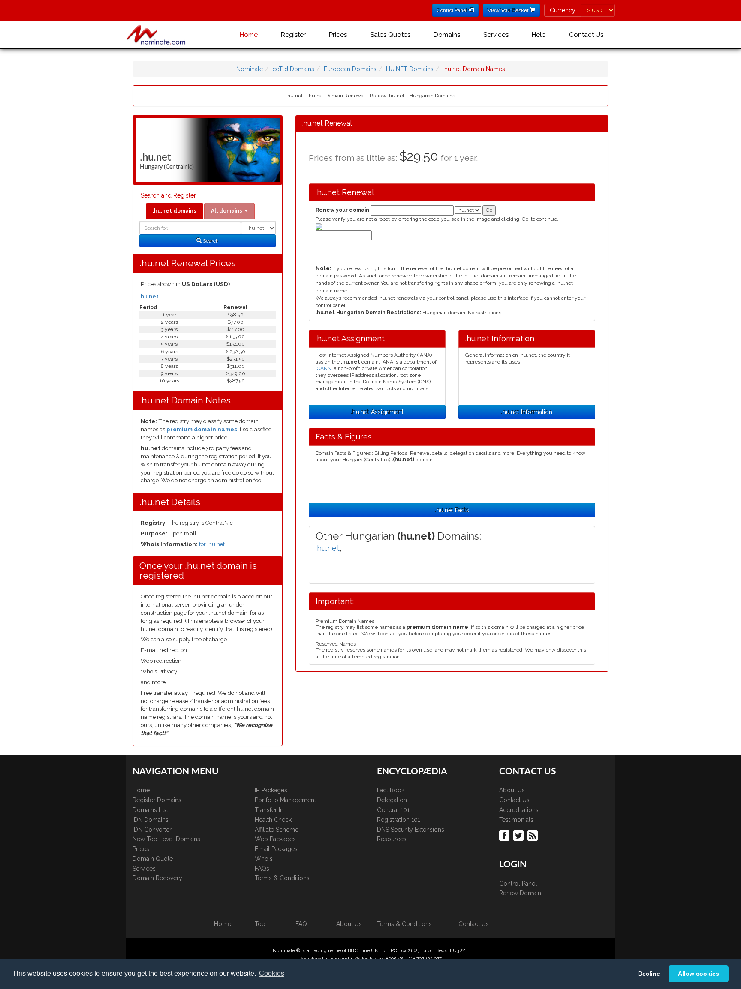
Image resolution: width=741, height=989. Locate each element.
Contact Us (586, 35)
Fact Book (390, 790)
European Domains (350, 69)
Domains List (150, 809)
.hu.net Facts (452, 510)
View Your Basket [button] (509, 10)
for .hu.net (212, 544)
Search (210, 241)
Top (260, 923)
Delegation (392, 800)
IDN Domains (151, 819)
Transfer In (269, 809)
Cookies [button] (271, 973)
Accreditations (519, 809)
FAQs (262, 868)
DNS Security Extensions (410, 829)
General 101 (393, 809)
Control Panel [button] (453, 10)
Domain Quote (153, 858)
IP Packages (271, 790)
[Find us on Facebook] (505, 835)
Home (249, 35)
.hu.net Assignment (377, 412)
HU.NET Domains (410, 69)
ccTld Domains (293, 69)
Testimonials (516, 819)
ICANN (323, 368)
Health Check (273, 819)
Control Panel (518, 883)
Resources (392, 839)
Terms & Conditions (282, 878)
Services (496, 35)
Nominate (249, 69)
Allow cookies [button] (698, 973)
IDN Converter (152, 829)
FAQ (301, 923)
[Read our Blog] (533, 835)
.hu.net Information (526, 412)
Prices (338, 35)
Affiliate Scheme (276, 829)
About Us (512, 790)
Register (293, 35)
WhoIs (264, 858)
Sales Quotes (390, 35)
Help (539, 35)
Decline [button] (649, 973)
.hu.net (149, 297)
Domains (447, 35)
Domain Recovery (157, 878)
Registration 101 (398, 819)
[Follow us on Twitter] (519, 835)
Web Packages (275, 839)
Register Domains (157, 800)
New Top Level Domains (166, 839)
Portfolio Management (285, 800)
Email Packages (276, 848)
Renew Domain (520, 893)
